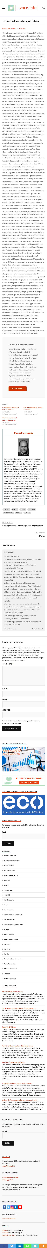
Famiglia (7, 880)
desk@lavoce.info (8, 1166)
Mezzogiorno (9, 934)
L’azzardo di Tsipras (9, 1027)
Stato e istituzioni (10, 969)
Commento (7, 664)
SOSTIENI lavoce (17, 389)
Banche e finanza (10, 856)
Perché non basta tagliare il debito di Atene (17, 1046)
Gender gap (8, 890)
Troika (19, 513)
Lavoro (6, 929)
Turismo (7, 974)
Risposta (38, 629)
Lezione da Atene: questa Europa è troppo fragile (19, 1100)
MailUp (5, 1230)
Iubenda (5, 1233)
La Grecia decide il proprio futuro (20, 20)
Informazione (9, 910)
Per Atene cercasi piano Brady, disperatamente (19, 1008)
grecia (14, 509)
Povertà (7, 949)
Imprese (7, 905)
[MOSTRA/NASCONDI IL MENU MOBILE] (3, 8)
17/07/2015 (11, 629)
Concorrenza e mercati (12, 860)
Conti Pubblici (9, 865)
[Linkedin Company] (16, 1207)
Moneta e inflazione (11, 939)
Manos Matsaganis (9, 28)
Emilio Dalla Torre (9, 1235)
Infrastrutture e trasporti (13, 915)
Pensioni (7, 944)
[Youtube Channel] (20, 1207)
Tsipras (27, 513)
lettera (32, 509)
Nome (5, 689)
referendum (8, 513)
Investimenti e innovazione (13, 924)
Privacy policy (7, 1180)
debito (6, 509)
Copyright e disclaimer (10, 1177)
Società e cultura (10, 964)
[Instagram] (12, 1207)
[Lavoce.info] (23, 8)
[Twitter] (8, 1207)
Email (5, 699)
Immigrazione (9, 900)
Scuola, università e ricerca (13, 959)
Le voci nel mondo (8, 1219)
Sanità (6, 954)
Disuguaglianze (9, 870)
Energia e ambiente (11, 875)
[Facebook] (4, 1207)
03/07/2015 (22, 28)
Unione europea (10, 978)
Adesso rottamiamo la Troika (12, 992)
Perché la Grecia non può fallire (13, 1062)
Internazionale (9, 919)
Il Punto (42, 536)
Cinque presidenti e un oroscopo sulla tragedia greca (22, 526)
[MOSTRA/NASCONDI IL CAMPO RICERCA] (43, 8)
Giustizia (7, 895)
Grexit (23, 509)
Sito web (6, 710)
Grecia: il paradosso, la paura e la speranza (17, 1083)
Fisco (6, 885)
